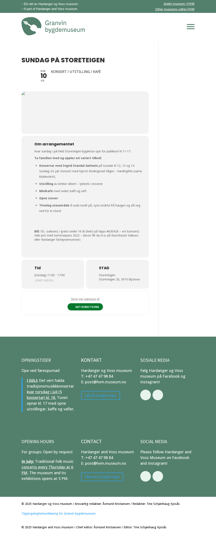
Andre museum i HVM (179, 3)
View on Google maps (102, 476)
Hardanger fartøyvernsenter (60, 240)
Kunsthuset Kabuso (124, 235)
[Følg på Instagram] (158, 395)
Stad (104, 267)
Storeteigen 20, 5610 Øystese (119, 279)
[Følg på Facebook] (145, 395)
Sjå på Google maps (100, 395)
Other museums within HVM (174, 9)
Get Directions (87, 307)
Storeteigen (107, 275)
